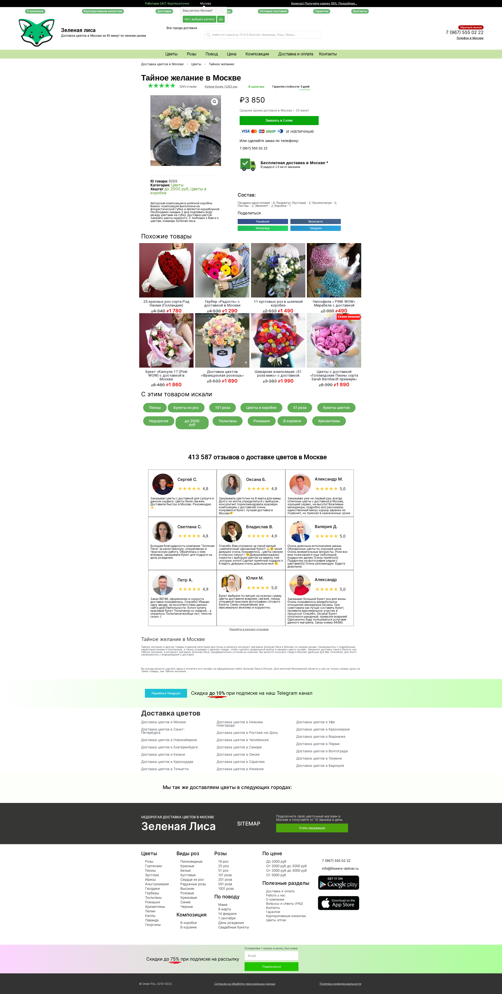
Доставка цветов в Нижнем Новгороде (240, 723)
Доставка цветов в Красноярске (323, 729)
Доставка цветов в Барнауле (320, 766)
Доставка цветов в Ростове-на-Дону (247, 733)
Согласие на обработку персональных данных (244, 983)
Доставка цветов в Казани (163, 754)
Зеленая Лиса (178, 826)
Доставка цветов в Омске (238, 754)
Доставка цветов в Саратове (241, 762)
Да (221, 19)
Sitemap (248, 823)
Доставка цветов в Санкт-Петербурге (163, 731)
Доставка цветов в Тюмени (319, 758)
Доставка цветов (170, 713)
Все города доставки (181, 28)
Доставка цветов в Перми (317, 744)
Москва (205, 3)
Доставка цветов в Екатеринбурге (169, 747)
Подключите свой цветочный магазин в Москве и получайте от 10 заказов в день (309, 818)
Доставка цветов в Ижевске (240, 769)
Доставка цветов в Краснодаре (167, 762)
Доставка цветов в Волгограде (322, 751)
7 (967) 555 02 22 (465, 32)
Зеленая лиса (78, 30)
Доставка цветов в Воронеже (320, 737)
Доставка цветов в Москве (162, 64)
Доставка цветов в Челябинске (243, 740)
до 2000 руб (176, 189)
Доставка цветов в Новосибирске (169, 740)
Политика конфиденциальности (340, 983)
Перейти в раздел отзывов (248, 629)
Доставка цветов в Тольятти (164, 769)
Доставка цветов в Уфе (315, 722)
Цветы (196, 64)
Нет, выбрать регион (199, 19)
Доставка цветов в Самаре (239, 747)
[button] (35, 11)
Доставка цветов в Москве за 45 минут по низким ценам (103, 36)
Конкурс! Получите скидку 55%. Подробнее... (324, 3)
